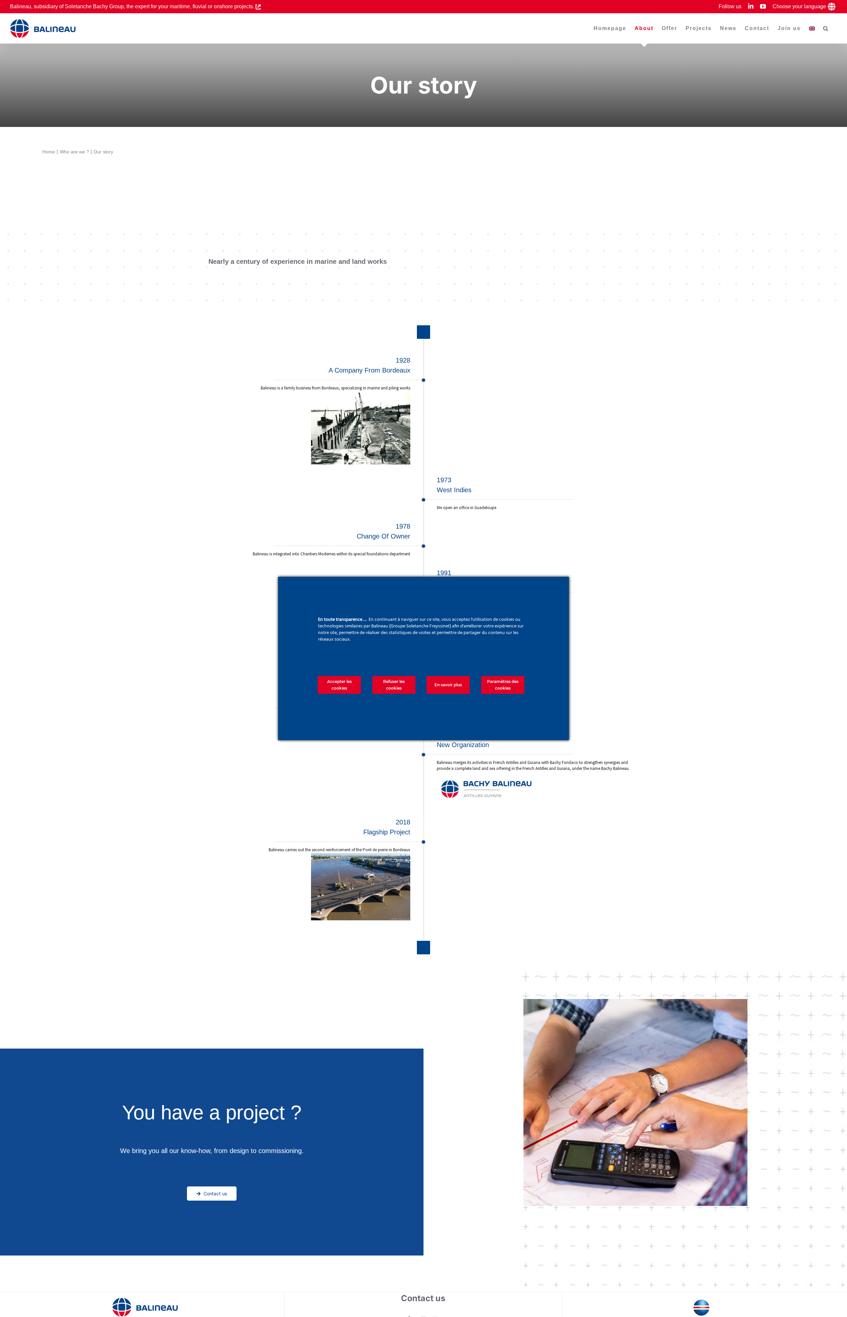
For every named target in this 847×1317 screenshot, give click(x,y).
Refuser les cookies (394, 685)
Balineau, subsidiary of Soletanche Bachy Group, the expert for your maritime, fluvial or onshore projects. (132, 6)
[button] (826, 28)
